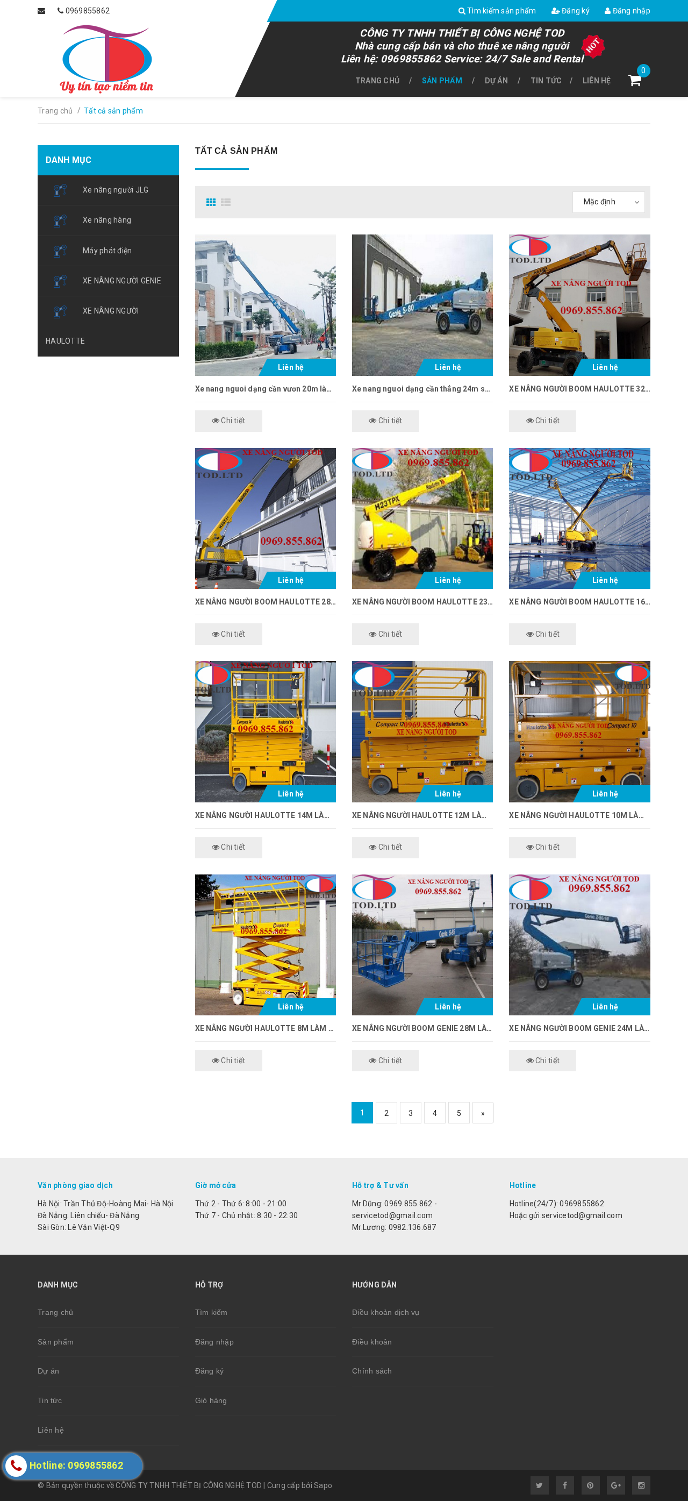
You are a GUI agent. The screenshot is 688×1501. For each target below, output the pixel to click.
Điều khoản (372, 1342)
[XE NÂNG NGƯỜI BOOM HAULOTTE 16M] (579, 518)
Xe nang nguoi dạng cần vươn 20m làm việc (265, 389)
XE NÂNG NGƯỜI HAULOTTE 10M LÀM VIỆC (579, 815)
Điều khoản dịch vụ (386, 1312)
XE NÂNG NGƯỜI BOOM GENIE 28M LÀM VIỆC (422, 1028)
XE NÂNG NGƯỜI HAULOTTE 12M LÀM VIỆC (422, 815)
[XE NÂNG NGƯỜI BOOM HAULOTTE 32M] (579, 304)
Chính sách (372, 1371)
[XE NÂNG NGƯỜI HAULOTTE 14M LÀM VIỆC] (265, 731)
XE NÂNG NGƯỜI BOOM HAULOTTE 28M (265, 601)
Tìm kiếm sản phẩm (500, 10)
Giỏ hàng (211, 1400)
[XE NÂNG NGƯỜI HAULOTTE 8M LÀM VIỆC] (265, 944)
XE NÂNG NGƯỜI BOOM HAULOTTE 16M (579, 601)
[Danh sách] (227, 202)
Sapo (323, 1485)
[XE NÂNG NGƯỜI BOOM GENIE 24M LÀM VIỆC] (579, 944)
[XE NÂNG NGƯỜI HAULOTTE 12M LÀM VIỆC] (422, 731)
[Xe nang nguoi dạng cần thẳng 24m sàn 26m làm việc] (422, 304)
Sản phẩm (442, 80)
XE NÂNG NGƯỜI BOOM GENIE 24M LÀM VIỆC (579, 1028)
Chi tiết (232, 420)
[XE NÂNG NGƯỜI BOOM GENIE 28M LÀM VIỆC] (422, 944)
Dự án (496, 80)
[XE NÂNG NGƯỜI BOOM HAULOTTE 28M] (265, 518)
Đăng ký (575, 10)
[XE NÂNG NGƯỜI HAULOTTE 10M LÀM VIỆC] (579, 731)
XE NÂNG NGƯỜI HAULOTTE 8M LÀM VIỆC (265, 1028)
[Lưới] (212, 202)
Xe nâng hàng (107, 220)
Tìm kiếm (211, 1312)
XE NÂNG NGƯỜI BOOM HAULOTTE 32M (579, 389)
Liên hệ (597, 80)
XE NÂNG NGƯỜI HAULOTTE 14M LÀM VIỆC (265, 815)
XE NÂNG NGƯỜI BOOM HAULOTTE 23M (422, 601)
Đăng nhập (630, 10)
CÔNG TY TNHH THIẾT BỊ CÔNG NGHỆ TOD (462, 33)
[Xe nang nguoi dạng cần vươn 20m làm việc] (265, 304)
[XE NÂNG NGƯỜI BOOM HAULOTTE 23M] (422, 518)
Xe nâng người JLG (115, 190)
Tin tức (546, 80)
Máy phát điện (107, 250)
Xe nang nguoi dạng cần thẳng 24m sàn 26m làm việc (422, 389)
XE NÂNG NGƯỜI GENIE (122, 280)
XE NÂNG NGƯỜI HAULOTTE (92, 326)
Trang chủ (377, 80)
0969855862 (88, 10)
